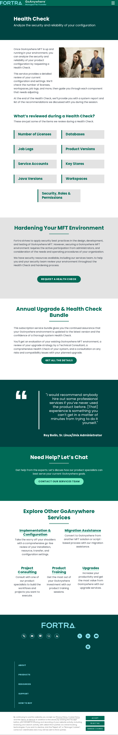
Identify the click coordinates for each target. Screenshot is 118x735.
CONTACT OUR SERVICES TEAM (59, 481)
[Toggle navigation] (113, 3)
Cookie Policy (74, 717)
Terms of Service (28, 719)
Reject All (95, 723)
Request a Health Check (59, 279)
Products (24, 674)
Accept (95, 718)
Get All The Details (59, 360)
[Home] (23, 3)
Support (23, 693)
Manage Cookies (95, 728)
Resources (24, 684)
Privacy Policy (61, 717)
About (22, 665)
